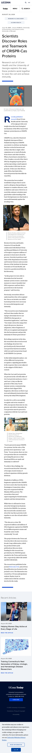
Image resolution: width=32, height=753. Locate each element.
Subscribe (16, 699)
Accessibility (16, 714)
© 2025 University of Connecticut (16, 707)
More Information (16, 745)
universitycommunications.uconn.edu (16, 694)
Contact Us (11, 696)
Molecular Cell (14, 567)
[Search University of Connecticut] (25, 2)
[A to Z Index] (29, 2)
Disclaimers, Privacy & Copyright (16, 711)
